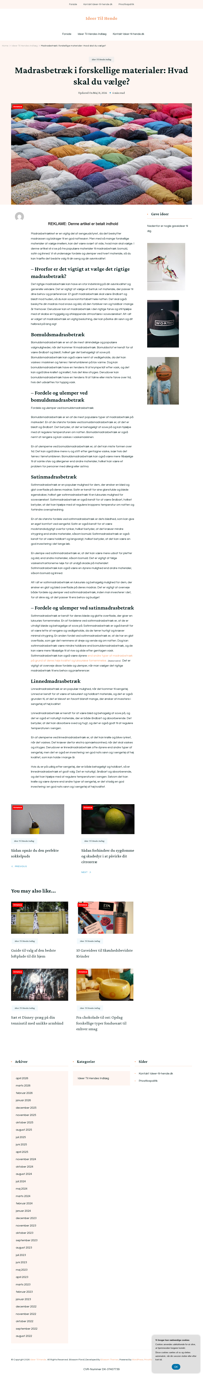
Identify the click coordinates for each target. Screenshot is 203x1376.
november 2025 (26, 1115)
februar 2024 (24, 1203)
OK (176, 1366)
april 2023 (22, 1277)
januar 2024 (23, 1210)
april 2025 (22, 1151)
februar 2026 (24, 1093)
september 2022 (26, 1328)
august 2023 (24, 1247)
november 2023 (26, 1225)
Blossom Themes (109, 1360)
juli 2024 (21, 1181)
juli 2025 (21, 1137)
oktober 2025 (24, 1122)
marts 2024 (23, 1196)
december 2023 (26, 1218)
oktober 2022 (24, 1321)
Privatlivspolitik (126, 4)
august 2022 (24, 1336)
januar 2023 (23, 1299)
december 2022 (26, 1306)
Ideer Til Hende (101, 18)
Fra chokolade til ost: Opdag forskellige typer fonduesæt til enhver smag (101, 1023)
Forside (73, 4)
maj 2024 (21, 1188)
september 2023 (26, 1240)
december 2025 (26, 1107)
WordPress (137, 1360)
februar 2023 (24, 1291)
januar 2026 (23, 1100)
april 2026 (22, 1078)
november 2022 (26, 1313)
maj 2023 (21, 1269)
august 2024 (24, 1173)
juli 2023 (21, 1255)
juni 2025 (21, 1144)
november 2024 (26, 1159)
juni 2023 (21, 1262)
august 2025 (24, 1129)
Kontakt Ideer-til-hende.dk (97, 4)
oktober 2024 (24, 1166)
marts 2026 (23, 1085)
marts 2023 (23, 1284)
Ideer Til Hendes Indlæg (92, 34)
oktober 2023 (24, 1232)
